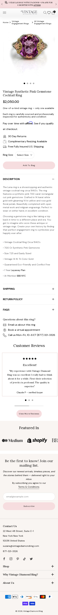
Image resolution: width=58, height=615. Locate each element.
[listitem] (29, 4)
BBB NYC (21, 275)
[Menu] (4, 12)
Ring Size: (8, 155)
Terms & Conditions (28, 486)
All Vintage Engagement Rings (42, 22)
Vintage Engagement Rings (20, 22)
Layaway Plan (18, 270)
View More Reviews (29, 413)
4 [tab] (33, 83)
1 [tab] (24, 83)
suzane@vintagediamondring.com (21, 545)
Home (5, 22)
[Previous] (2, 4)
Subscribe (29, 506)
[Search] (45, 12)
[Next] (56, 4)
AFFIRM (37, 5)
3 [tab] (30, 83)
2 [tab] (27, 83)
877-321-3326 (10, 551)
